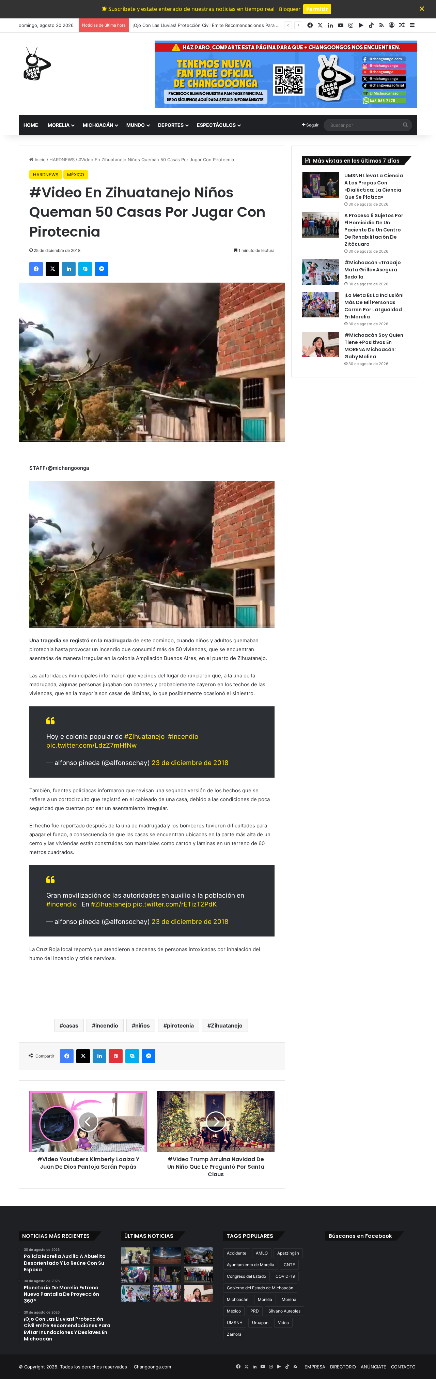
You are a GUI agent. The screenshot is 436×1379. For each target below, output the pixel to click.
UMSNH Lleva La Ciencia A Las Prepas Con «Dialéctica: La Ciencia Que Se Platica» (373, 186)
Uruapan (260, 1322)
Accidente (236, 1253)
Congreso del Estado (246, 1276)
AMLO (262, 1253)
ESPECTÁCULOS (216, 125)
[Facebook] (36, 269)
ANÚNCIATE (373, 1366)
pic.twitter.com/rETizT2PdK (175, 904)
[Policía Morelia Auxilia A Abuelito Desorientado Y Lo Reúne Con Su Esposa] (135, 1255)
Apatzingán (288, 1253)
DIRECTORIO (343, 1366)
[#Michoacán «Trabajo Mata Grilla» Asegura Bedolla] (320, 272)
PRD (254, 1311)
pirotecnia (180, 1025)
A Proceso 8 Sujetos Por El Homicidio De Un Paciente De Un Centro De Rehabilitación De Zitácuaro (373, 230)
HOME (31, 125)
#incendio (183, 736)
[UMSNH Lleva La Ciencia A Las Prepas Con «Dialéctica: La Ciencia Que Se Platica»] (320, 185)
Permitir (317, 8)
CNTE (289, 1264)
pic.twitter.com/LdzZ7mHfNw (91, 745)
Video (283, 1322)
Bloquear (289, 8)
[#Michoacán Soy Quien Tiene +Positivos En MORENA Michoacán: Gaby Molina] (320, 344)
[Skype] (85, 269)
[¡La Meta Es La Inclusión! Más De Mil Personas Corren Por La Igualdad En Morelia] (320, 304)
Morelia (265, 1299)
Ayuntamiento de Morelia (250, 1264)
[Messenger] (101, 269)
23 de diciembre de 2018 (190, 763)
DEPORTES (171, 125)
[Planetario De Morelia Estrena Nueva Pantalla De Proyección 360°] (167, 1255)
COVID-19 (285, 1276)
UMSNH (235, 1322)
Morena (289, 1299)
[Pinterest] (116, 1056)
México (234, 1311)
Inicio (39, 159)
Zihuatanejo (227, 1025)
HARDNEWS (62, 159)
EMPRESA (315, 1366)
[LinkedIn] (69, 269)
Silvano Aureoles (284, 1311)
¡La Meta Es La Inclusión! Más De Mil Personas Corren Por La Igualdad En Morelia (374, 306)
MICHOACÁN (98, 125)
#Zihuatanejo (144, 736)
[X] (52, 269)
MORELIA (58, 125)
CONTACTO (403, 1366)
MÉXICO (75, 174)
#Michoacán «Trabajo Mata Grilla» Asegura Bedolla (372, 269)
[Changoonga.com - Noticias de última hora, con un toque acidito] (36, 63)
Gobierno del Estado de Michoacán (260, 1287)
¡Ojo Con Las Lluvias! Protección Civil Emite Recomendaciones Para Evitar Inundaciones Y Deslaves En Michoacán (253, 25)
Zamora (234, 1334)
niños (142, 1025)
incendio (106, 1025)
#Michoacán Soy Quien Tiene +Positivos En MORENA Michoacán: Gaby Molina (373, 346)
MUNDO (135, 125)
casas (70, 1025)
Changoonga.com (152, 1366)
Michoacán (237, 1299)
